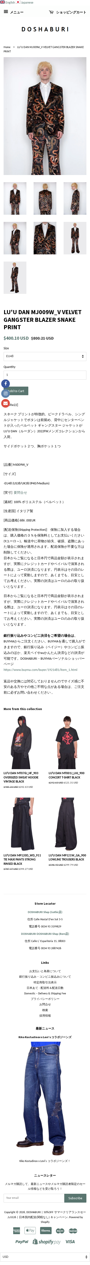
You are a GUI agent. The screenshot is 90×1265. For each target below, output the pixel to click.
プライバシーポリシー (45, 999)
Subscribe (75, 1198)
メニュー (16, 12)
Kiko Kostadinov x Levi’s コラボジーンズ (45, 1037)
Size (6, 348)
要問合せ (20, 493)
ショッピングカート (70, 12)
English (10, 3)
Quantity (9, 367)
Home (7, 47)
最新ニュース (45, 1028)
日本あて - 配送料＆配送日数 (45, 988)
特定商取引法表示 (45, 982)
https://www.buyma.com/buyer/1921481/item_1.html (40, 670)
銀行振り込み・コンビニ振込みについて (45, 976)
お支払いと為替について (45, 971)
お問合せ (45, 1004)
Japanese (27, 3)
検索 (45, 1010)
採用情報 (45, 1015)
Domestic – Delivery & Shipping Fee (45, 993)
